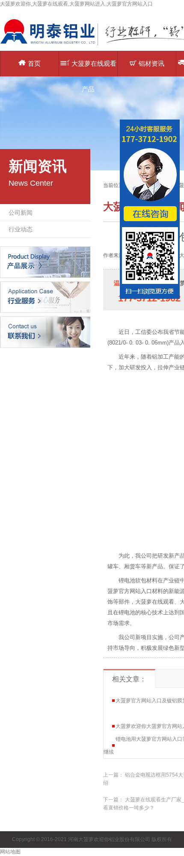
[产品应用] (45, 296)
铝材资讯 (151, 63)
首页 (34, 63)
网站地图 (10, 852)
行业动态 (21, 229)
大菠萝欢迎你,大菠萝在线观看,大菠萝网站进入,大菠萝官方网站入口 (76, 4)
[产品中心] (45, 261)
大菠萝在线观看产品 (93, 68)
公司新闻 (21, 212)
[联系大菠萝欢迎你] (45, 331)
